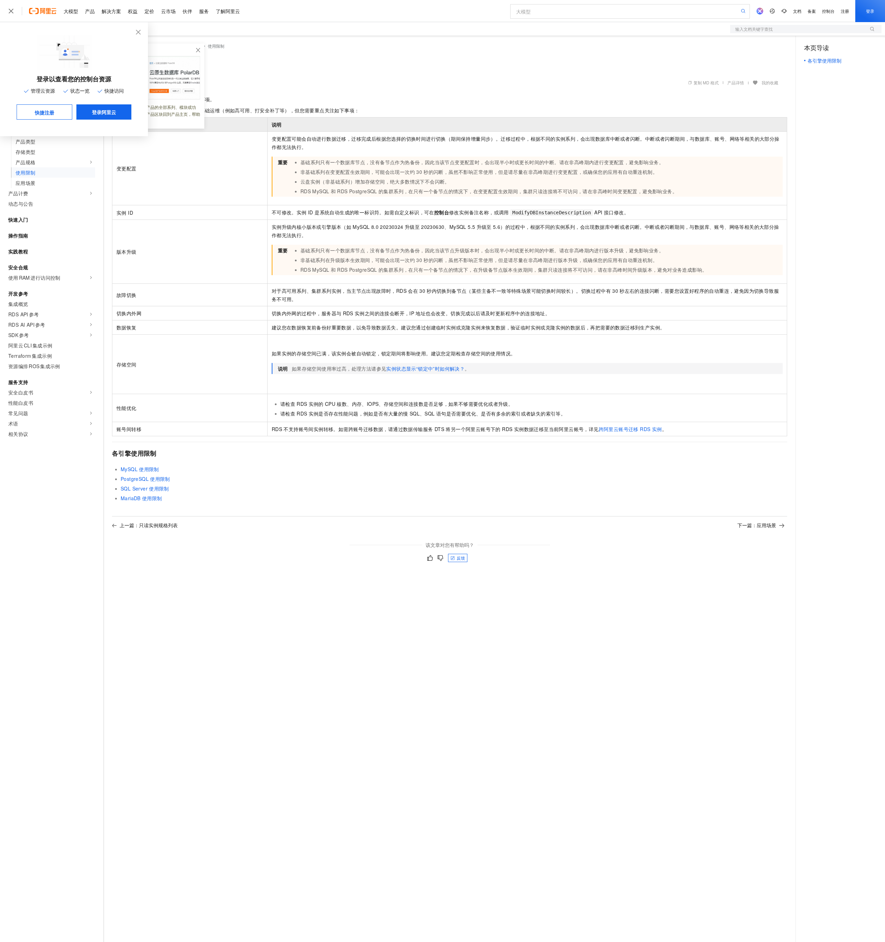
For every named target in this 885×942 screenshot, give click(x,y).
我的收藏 (770, 82)
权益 (133, 11)
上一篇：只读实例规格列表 (149, 525)
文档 (797, 11)
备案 (812, 11)
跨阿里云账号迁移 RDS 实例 (630, 429)
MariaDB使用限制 (141, 498)
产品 (90, 11)
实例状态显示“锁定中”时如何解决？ (425, 368)
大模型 (71, 11)
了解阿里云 (228, 11)
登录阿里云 (104, 112)
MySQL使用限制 (140, 469)
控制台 (828, 11)
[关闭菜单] (11, 11)
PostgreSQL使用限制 (145, 478)
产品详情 (735, 82)
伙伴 (187, 11)
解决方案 (111, 11)
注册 (845, 11)
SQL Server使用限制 (145, 488)
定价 (149, 11)
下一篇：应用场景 (756, 525)
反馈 (461, 558)
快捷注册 (44, 112)
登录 (870, 11)
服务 (204, 11)
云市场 (168, 11)
